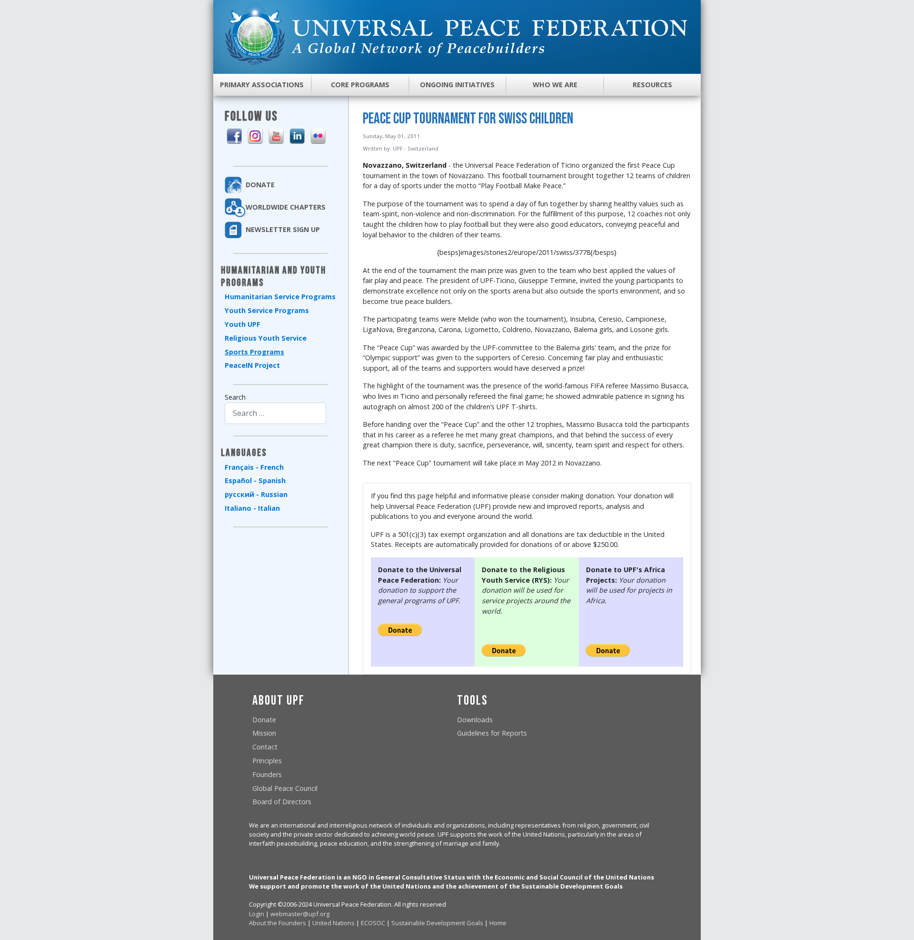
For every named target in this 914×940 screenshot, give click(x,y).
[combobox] (275, 413)
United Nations (333, 923)
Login (256, 914)
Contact (265, 746)
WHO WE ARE (555, 84)
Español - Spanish (255, 480)
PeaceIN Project (252, 365)
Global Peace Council (285, 788)
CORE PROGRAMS (360, 84)
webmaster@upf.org (299, 914)
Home (498, 923)
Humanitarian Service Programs (280, 296)
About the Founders (277, 923)
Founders (267, 774)
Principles (267, 760)
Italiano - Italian (252, 508)
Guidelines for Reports (492, 733)
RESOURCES (652, 84)
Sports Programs (254, 351)
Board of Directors (281, 801)
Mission (264, 733)
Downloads (475, 719)
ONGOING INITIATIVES (457, 84)
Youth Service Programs (267, 310)
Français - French (254, 467)
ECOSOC (373, 923)
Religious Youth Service (266, 338)
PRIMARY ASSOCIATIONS (262, 84)
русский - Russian (256, 494)
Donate (264, 719)
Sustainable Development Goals (437, 923)
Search (235, 397)
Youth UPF (242, 324)
